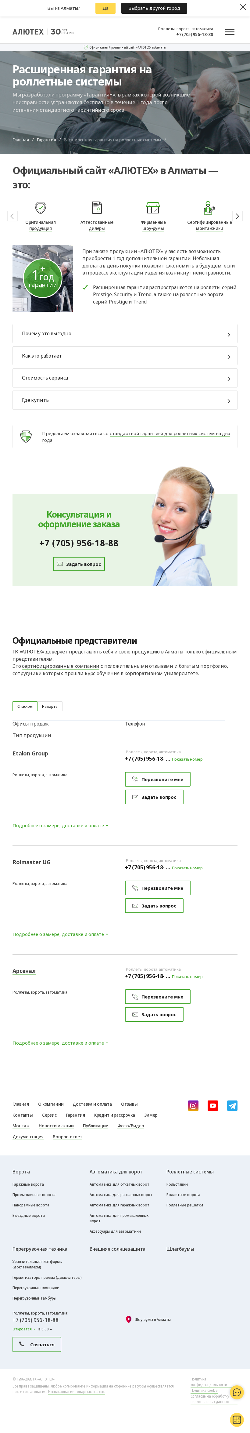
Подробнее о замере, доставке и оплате (58, 825)
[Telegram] (232, 1105)
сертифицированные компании (60, 666)
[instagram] (193, 1105)
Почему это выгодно (46, 333)
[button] (237, 216)
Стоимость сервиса (45, 377)
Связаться (42, 1344)
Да (105, 8)
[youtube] (213, 1105)
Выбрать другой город (154, 8)
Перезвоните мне (162, 779)
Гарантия (46, 139)
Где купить (35, 400)
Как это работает (42, 355)
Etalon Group (30, 753)
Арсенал (24, 970)
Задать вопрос (83, 564)
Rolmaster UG (31, 862)
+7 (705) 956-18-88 (194, 34)
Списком (25, 706)
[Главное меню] (230, 32)
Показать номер (187, 759)
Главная (20, 139)
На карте (50, 706)
